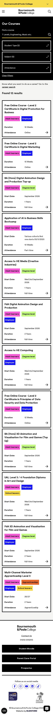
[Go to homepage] (26, 11)
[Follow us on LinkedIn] (32, 686)
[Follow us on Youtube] (26, 686)
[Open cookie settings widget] (4, 711)
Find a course (8, 30)
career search (8, 87)
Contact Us (26, 636)
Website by (21, 711)
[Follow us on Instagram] (20, 686)
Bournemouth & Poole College (18, 4)
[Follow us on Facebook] (14, 686)
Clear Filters (7, 76)
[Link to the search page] (49, 12)
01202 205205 (26, 640)
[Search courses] (49, 35)
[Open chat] (47, 709)
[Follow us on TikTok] (38, 686)
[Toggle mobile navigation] (3, 12)
